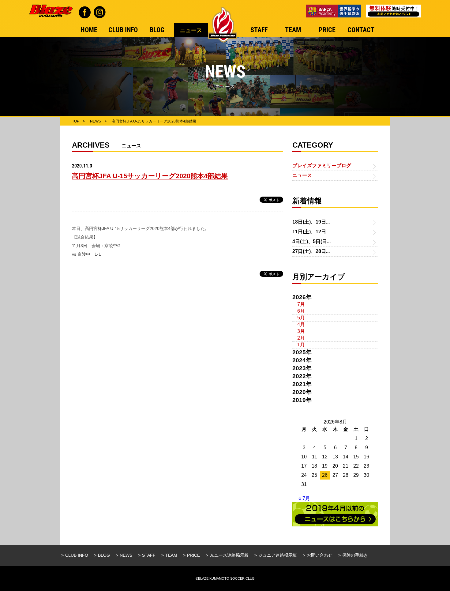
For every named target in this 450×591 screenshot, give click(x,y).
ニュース (302, 175)
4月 (301, 324)
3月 (301, 331)
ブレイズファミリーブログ (321, 165)
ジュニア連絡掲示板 (277, 555)
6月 (301, 311)
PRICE (193, 555)
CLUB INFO (76, 555)
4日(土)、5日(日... (311, 241)
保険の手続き (355, 555)
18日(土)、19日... (311, 221)
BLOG (104, 555)
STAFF (149, 555)
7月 (301, 304)
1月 (301, 344)
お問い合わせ (319, 555)
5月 (301, 317)
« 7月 (304, 498)
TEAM (171, 555)
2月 (301, 338)
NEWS (126, 555)
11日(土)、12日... (311, 231)
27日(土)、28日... (311, 251)
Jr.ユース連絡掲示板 (229, 555)
